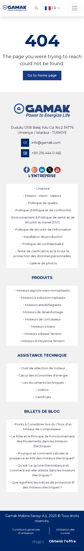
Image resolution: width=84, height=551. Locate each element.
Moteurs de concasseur (43, 319)
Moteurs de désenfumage (43, 312)
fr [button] (54, 8)
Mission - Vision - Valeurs (43, 196)
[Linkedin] (42, 169)
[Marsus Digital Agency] (42, 542)
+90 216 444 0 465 (46, 153)
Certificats (43, 397)
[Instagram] (34, 169)
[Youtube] (57, 169)
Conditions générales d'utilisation (26, 531)
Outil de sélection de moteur (43, 368)
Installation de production (43, 237)
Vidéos (43, 390)
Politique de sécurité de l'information (43, 229)
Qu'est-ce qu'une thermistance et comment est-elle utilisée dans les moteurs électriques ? (42, 470)
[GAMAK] (14, 8)
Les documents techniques (43, 382)
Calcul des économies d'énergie (43, 375)
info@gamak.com (46, 143)
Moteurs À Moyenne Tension (43, 341)
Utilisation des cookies (65, 531)
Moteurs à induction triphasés (43, 297)
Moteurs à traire (43, 326)
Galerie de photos (43, 263)
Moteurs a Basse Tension (43, 334)
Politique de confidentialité (43, 244)
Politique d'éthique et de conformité (43, 210)
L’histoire (43, 188)
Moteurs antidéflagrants (43, 305)
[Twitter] (49, 169)
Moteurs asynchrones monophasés (43, 290)
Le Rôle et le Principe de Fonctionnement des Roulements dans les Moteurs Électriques (43, 441)
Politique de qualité (43, 203)
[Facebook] (26, 169)
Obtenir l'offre (62, 541)
